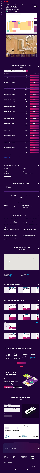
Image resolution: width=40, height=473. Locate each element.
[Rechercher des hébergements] (1, 5)
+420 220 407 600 (8, 10)
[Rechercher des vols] (1, 3)
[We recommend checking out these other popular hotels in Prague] (38, 284)
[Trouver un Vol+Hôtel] (1, 8)
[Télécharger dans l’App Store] (32, 458)
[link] (12, 309)
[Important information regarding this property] (38, 196)
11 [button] (32, 23)
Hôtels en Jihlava (7, 437)
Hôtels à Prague (30, 4)
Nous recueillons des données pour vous (10, 448)
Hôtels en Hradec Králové (25, 436)
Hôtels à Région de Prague (25, 4)
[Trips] (1, 12)
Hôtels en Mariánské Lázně (25, 434)
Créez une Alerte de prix (33, 357)
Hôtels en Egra (23, 435)
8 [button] (9, 23)
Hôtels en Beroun (7, 435)
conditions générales (16, 417)
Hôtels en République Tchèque (17, 4)
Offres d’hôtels (7, 4)
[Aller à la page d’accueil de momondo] (5, 1)
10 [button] (30, 23)
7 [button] (7, 23)
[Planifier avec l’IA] (1, 10)
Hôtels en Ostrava (7, 434)
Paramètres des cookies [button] (7, 157)
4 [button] (32, 21)
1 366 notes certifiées (14, 11)
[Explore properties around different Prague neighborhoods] (38, 300)
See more (37, 312)
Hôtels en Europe (11, 4)
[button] (1, 1)
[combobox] (12, 406)
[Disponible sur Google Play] (32, 456)
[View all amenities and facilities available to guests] (38, 165)
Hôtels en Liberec (7, 436)
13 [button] (18, 23)
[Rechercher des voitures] (1, 7)
